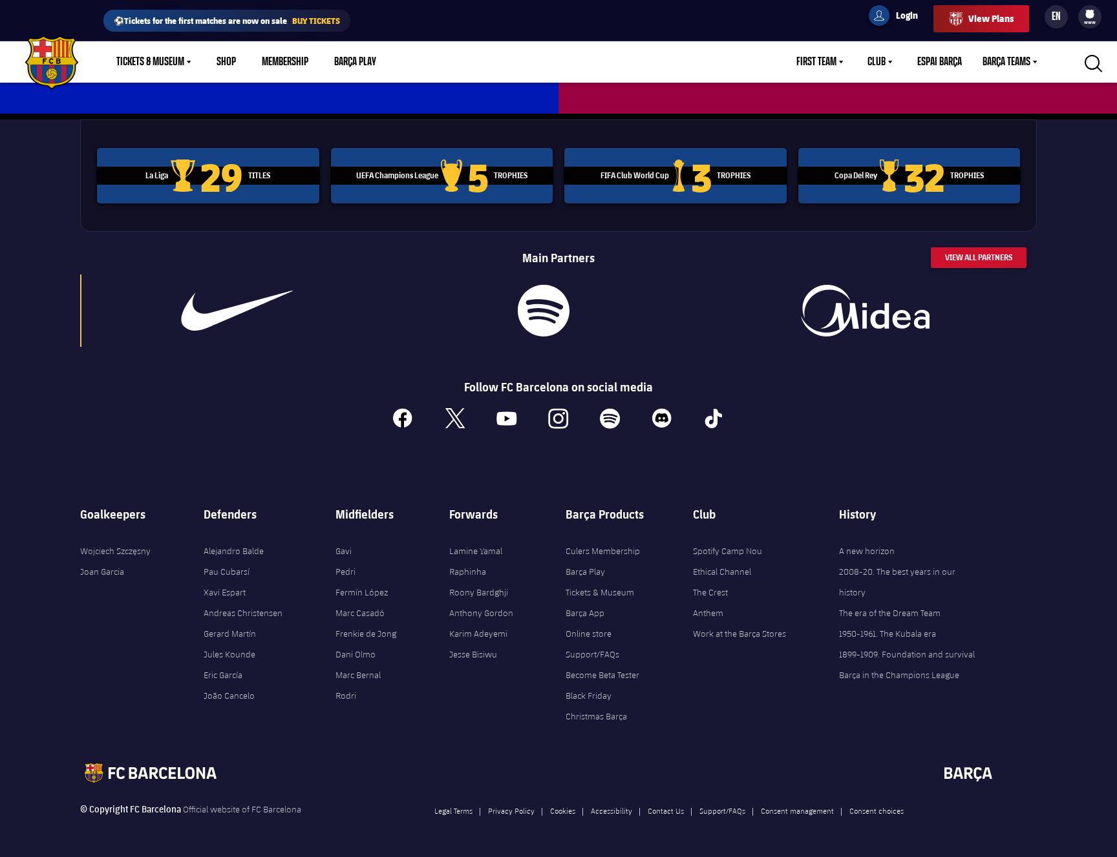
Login (898, 17)
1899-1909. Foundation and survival (907, 654)
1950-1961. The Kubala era (887, 633)
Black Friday (589, 695)
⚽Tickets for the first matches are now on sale (227, 20)
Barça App (585, 613)
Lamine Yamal (475, 551)
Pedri (345, 571)
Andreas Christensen (243, 613)
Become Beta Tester (602, 675)
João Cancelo (229, 695)
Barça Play (355, 62)
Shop (226, 62)
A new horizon (867, 551)
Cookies (562, 810)
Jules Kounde (229, 654)
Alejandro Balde (234, 551)
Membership (285, 62)
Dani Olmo (355, 654)
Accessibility (611, 810)
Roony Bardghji (478, 592)
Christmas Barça (596, 716)
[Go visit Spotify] (543, 310)
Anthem (708, 613)
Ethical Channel (722, 571)
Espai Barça (939, 62)
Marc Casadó (360, 613)
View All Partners (978, 257)
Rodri (345, 695)
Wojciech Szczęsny (115, 551)
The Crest (710, 592)
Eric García (223, 675)
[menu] (1089, 16)
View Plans (991, 18)
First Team (816, 62)
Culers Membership (603, 551)
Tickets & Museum (150, 62)
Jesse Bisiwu (473, 654)
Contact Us (666, 810)
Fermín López (361, 592)
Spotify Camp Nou (727, 551)
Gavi (343, 551)
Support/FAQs (592, 654)
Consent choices (876, 810)
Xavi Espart (225, 592)
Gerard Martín (230, 633)
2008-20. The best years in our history (897, 581)
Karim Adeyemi (478, 633)
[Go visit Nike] (237, 310)
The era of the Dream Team (890, 613)
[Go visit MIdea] (865, 310)
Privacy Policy (511, 810)
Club (876, 62)
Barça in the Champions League (899, 675)
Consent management (797, 810)
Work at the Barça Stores (739, 633)
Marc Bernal (358, 675)
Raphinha (467, 571)
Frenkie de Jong (365, 633)
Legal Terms (453, 810)
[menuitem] (1089, 14)
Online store (589, 633)
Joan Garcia (102, 571)
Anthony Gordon (481, 613)
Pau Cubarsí (227, 571)
